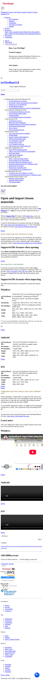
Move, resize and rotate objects (18, 158)
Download (8, 35)
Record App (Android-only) (17, 167)
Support (11, 564)
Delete (3, 231)
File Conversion (12, 271)
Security (7, 607)
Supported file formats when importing (31, 546)
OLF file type (23, 271)
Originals (8, 624)
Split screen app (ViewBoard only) (20, 146)
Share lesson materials (16, 155)
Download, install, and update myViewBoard (23, 103)
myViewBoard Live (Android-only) (20, 169)
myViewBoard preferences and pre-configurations (24, 108)
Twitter (7, 668)
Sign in (7, 41)
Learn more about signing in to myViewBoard (27, 243)
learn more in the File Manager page (15, 225)
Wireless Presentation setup (17, 139)
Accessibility (9, 609)
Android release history (16, 180)
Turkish (29, 12)
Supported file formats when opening (11, 546)
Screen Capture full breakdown (18, 137)
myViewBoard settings (16, 106)
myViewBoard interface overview (19, 112)
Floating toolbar (14, 115)
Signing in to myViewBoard (18, 104)
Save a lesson (13, 128)
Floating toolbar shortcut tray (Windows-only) (23, 164)
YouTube (8, 670)
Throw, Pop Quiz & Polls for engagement (22, 151)
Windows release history (16, 178)
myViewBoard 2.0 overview (18, 101)
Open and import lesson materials (19, 133)
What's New (28, 32)
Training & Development (16, 34)
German (34, 12)
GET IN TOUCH (11, 44)
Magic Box (29, 216)
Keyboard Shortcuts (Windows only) (20, 162)
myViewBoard (13, 19)
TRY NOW (8, 42)
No (5, 190)
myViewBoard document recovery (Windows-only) (25, 175)
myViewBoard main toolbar (17, 113)
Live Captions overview (16, 144)
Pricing (7, 28)
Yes (2, 190)
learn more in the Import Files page (26, 226)
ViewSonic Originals (15, 25)
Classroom (8, 621)
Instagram (8, 671)
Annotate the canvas (15, 121)
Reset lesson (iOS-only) (16, 166)
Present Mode (13, 135)
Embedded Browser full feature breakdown (22, 124)
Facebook (8, 664)
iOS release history (15, 182)
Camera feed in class (15, 142)
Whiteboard (8, 619)
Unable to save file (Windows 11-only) (21, 173)
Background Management (17, 126)
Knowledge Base (10, 651)
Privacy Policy (5, 675)
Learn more (4, 548)
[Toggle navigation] (2, 8)
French (19, 12)
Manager (11, 21)
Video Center (9, 654)
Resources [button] (8, 30)
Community (8, 37)
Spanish (24, 12)
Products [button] (7, 17)
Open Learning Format (16, 32)
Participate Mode (14, 153)
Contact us (8, 611)
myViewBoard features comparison (20, 117)
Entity (7, 32)
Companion (12, 23)
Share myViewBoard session (18, 149)
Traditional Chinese (7, 12)
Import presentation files (16, 130)
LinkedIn (8, 666)
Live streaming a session (16, 140)
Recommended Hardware (32, 34)
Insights (11, 26)
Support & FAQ (10, 653)
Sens (6, 626)
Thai (15, 12)
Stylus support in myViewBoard (19, 160)
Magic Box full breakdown (17, 122)
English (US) (5, 14)
